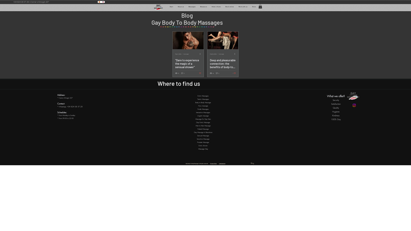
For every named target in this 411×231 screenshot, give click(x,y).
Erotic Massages (203, 96)
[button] (260, 6)
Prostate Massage (203, 142)
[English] (103, 2)
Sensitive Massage (203, 139)
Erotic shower (203, 146)
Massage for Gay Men (203, 119)
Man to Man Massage (203, 126)
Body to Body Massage (203, 102)
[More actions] (201, 54)
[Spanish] (99, 2)
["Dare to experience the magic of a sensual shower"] (188, 40)
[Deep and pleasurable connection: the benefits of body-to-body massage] (222, 40)
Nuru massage (203, 106)
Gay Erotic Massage (203, 122)
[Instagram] (354, 105)
